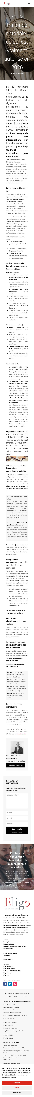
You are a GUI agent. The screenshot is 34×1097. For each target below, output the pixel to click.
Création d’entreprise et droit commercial (14, 1055)
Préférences (17, 1093)
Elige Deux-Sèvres (22, 927)
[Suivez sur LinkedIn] (10, 984)
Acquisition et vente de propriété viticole (14, 1031)
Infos (21, 73)
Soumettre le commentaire (17, 830)
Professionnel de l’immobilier (11, 1010)
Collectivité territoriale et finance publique (14, 1015)
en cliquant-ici (22, 734)
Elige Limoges (20, 925)
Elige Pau (13, 925)
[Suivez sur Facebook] (5, 984)
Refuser (17, 1088)
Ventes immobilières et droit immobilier (14, 1048)
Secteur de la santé (8, 1018)
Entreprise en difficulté (9, 1025)
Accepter (17, 1083)
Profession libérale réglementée (12, 1012)
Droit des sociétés (8, 1038)
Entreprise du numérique (10, 1022)
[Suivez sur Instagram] (15, 984)
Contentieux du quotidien (10, 1045)
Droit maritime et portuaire (10, 1028)
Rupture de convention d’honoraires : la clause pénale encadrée (17, 860)
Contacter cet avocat (15, 765)
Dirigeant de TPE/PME (9, 1004)
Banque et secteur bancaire (11, 1007)
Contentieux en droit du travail (11, 1063)
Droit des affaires (8, 1035)
